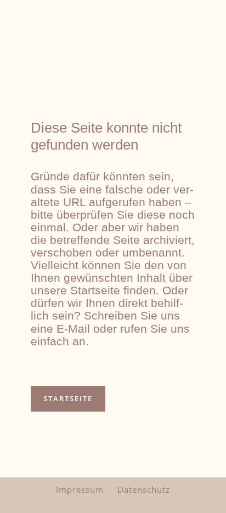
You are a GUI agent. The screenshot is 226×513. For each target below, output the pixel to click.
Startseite (68, 398)
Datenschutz (143, 489)
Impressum (80, 489)
